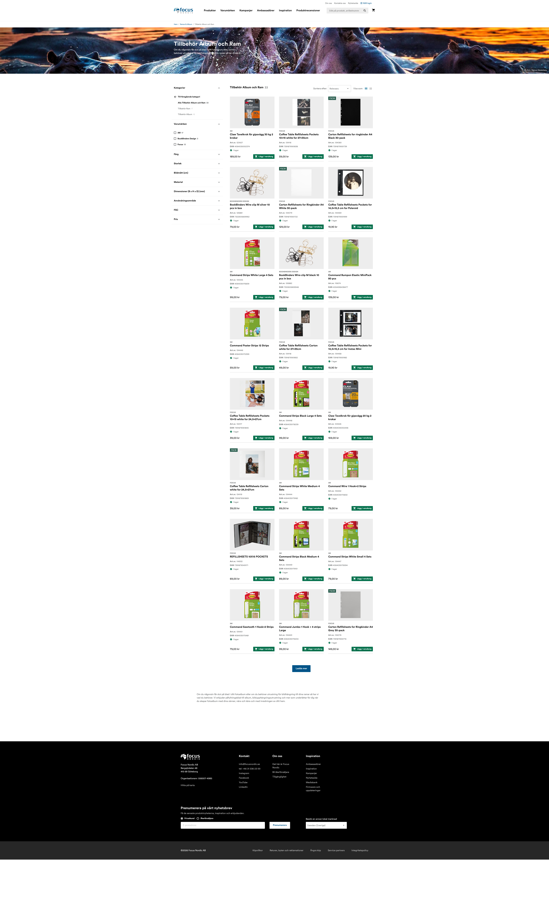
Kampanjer (245, 10)
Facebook (244, 777)
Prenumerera (280, 825)
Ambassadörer (265, 10)
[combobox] (347, 10)
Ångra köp (315, 850)
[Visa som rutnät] (366, 88)
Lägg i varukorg (266, 157)
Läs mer (178, 58)
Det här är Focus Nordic (280, 766)
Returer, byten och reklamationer (286, 850)
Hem (176, 24)
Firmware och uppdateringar (313, 789)
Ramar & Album (186, 24)
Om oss (328, 3)
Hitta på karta (188, 785)
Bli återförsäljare (280, 772)
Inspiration (285, 10)
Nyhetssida (353, 3)
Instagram (244, 773)
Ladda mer (301, 668)
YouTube (243, 782)
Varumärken (227, 10)
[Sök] (364, 10)
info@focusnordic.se (249, 764)
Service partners (336, 850)
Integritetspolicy (360, 850)
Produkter (210, 10)
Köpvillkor (257, 850)
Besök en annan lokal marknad (321, 819)
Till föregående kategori (189, 97)
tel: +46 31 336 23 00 (249, 768)
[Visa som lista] (370, 88)
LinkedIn (243, 787)
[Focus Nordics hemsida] (183, 10)
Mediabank (311, 782)
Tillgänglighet (279, 776)
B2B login (367, 3)
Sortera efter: (320, 88)
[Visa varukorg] (373, 10)
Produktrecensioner (308, 10)
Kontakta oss (340, 3)
